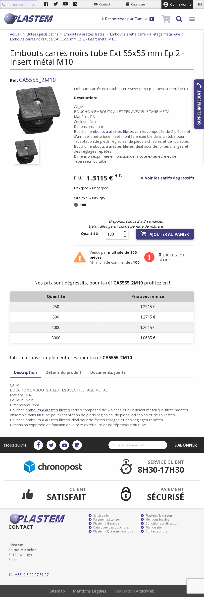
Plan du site (153, 527)
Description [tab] (25, 372)
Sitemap (57, 591)
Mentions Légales (89, 591)
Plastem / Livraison (158, 516)
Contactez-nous (156, 531)
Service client (102, 516)
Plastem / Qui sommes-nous (113, 531)
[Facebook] (38, 445)
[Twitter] (51, 445)
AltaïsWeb (145, 591)
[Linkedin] (77, 445)
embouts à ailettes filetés (112, 131)
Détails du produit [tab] (64, 372)
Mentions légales (157, 520)
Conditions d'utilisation (161, 524)
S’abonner (185, 445)
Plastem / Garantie (106, 524)
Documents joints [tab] (108, 372)
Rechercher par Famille (126, 19)
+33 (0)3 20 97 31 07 (20, 5)
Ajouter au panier (165, 234)
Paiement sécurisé (106, 520)
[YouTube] (64, 445)
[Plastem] (50, 19)
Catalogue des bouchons (111, 527)
